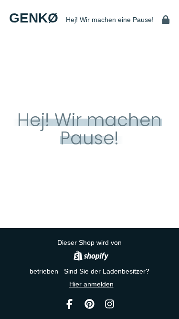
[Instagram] (110, 304)
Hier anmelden (91, 284)
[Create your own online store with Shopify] (91, 257)
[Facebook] (69, 304)
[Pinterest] (89, 304)
